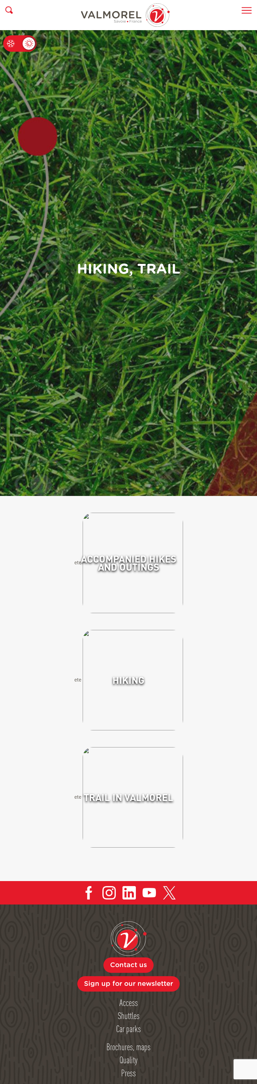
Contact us (128, 965)
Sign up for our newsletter (128, 984)
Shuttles (129, 1015)
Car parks (128, 1028)
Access (128, 1002)
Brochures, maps (128, 1046)
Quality (128, 1059)
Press (128, 1072)
